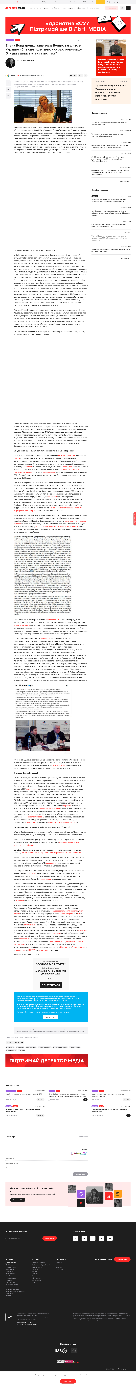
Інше (58, 1091)
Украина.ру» (44, 950)
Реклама (34, 1271)
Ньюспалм (9, 1293)
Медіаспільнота (10, 1091)
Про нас (35, 1259)
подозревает (31, 789)
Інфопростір (81, 8)
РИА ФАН (32, 950)
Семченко (21, 1047)
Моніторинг (55, 8)
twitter (58, 1265)
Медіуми (8, 1296)
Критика (46, 8)
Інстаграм (59, 1269)
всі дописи (125, 258)
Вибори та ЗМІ (10, 1282)
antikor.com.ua (72, 911)
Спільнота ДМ (17, 1200)
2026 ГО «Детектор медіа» (28, 1324)
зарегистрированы (36, 817)
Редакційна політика (38, 1263)
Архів (33, 1282)
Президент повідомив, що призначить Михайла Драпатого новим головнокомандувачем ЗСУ (108, 201)
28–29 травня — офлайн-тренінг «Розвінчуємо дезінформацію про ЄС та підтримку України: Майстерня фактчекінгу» (108, 159)
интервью (19, 900)
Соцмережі (61, 1259)
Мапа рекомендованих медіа (15, 1291)
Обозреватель (59, 911)
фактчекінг (11, 1047)
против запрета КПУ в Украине (34, 853)
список (17, 458)
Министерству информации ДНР (62, 822)
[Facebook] (8, 83)
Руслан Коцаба (31, 1047)
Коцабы (64, 469)
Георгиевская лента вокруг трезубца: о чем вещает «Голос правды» (22, 1111)
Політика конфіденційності (40, 1265)
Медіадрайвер (10, 1274)
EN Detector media (88, 2)
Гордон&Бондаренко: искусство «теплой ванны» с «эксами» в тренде (108, 1095)
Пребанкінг (9, 1271)
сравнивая (27, 467)
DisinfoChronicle (74, 2)
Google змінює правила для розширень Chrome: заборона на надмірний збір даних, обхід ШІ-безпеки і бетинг (110, 213)
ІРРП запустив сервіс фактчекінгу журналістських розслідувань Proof (109, 124)
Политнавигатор (79, 947)
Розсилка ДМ (36, 1280)
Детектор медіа (21, 2)
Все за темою (124, 181)
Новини (32, 8)
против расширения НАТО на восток (65, 853)
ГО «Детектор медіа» (113, 2)
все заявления (59, 765)
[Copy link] (8, 96)
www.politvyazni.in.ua (66, 455)
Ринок (64, 8)
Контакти (35, 1274)
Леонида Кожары (57, 941)
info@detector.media (26, 1322)
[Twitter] (8, 89)
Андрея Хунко (20, 944)
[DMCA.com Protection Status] (61, 1362)
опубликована (30, 925)
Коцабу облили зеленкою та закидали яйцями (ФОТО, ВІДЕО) (23, 1095)
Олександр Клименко (61, 1047)
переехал (67, 806)
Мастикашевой (49, 472)
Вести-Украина (67, 914)
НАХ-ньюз (64, 947)
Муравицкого (29, 472)
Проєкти (9, 1259)
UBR (79, 914)
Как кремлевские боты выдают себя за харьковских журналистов (109, 1111)
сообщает (52, 497)
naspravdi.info (25, 939)
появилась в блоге (22, 625)
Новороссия (20, 950)
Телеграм (59, 1267)
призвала (31, 873)
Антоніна (100, 2)
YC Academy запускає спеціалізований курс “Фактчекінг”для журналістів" (107, 135)
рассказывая (51, 863)
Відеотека (8, 1280)
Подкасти (71, 8)
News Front (30, 822)
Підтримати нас (37, 1276)
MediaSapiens (34, 2)
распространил (52, 620)
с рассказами (45, 879)
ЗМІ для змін (9, 1269)
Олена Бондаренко (45, 1047)
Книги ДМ (35, 1269)
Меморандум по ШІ (38, 1267)
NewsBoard (9, 1276)
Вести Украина (12, 1050)
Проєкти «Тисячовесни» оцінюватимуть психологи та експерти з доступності (110, 250)
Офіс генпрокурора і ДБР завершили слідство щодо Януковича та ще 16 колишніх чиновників (110, 147)
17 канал (22, 1050)
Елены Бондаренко (74, 941)
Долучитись (50, 1017)
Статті (39, 8)
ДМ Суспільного (46, 2)
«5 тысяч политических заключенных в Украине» (56, 526)
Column (17, 40)
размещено (55, 933)
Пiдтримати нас (122, 1259)
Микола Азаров (75, 1047)
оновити (84, 1149)
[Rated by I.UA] (76, 1362)
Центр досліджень (60, 2)
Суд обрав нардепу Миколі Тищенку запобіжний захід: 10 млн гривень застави (108, 226)
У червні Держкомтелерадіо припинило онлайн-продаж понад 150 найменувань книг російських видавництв (109, 238)
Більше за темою (99, 113)
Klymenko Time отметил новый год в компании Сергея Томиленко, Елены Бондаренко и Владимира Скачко (67, 1095)
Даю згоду (68, 1381)
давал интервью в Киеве (49, 808)
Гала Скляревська (25, 60)
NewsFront (82, 930)
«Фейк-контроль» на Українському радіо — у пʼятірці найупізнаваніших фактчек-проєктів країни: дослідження (110, 172)
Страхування (111, 8)
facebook (59, 1263)
